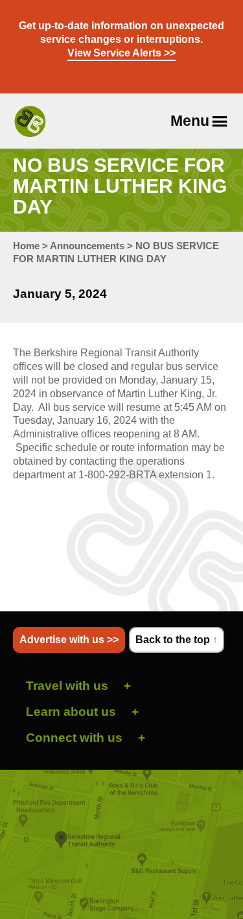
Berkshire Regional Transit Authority (30, 121)
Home (26, 245)
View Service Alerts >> (121, 52)
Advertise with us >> (69, 639)
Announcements (87, 245)
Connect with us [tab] (74, 737)
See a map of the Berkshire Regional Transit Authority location (121, 844)
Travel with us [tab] (67, 685)
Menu (189, 120)
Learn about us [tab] (71, 711)
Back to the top (176, 639)
